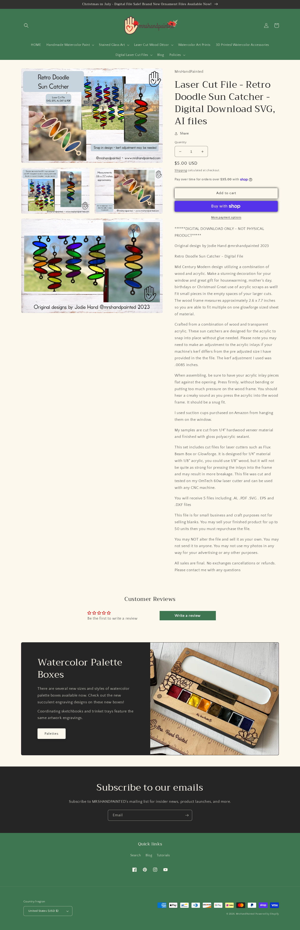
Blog (149, 855)
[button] (26, 25)
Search (135, 855)
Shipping (181, 170)
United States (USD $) (43, 910)
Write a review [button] (187, 616)
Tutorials (163, 855)
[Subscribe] (187, 815)
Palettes (52, 734)
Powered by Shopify (267, 914)
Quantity (181, 142)
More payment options (226, 217)
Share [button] (184, 133)
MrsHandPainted (245, 914)
